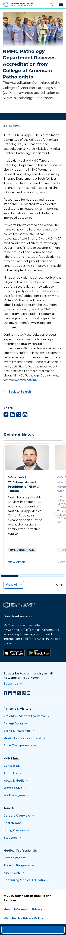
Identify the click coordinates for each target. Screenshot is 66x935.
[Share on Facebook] (6, 414)
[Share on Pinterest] (25, 414)
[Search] (51, 4)
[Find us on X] (19, 693)
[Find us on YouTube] (28, 693)
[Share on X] (18, 414)
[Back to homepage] (18, 4)
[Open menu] (61, 4)
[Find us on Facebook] (5, 693)
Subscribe (11, 683)
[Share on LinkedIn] (12, 414)
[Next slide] (58, 510)
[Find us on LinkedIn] (14, 693)
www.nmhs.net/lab (23, 380)
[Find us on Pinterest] (24, 693)
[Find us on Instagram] (10, 693)
